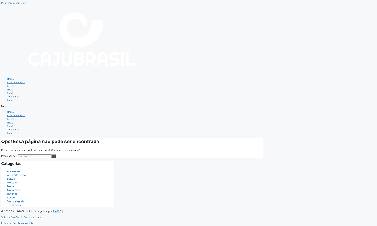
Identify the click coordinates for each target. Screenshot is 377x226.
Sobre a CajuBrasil (11, 217)
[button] (188, 106)
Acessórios (13, 171)
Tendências (13, 96)
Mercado (12, 182)
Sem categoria (15, 201)
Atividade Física (16, 82)
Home (10, 78)
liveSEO (57, 211)
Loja (9, 100)
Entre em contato (33, 217)
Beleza (10, 86)
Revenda (12, 193)
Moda (10, 89)
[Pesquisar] (53, 156)
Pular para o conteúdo (13, 2)
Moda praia (13, 190)
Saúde (10, 93)
